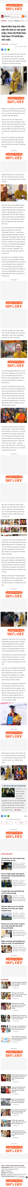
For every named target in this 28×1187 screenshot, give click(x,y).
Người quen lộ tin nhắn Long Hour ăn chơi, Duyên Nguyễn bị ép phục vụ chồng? (18, 1007)
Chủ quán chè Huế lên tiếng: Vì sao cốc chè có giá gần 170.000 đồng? (19, 995)
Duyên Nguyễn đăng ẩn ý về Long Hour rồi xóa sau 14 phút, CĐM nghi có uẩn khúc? (19, 1078)
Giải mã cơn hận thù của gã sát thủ (15, 786)
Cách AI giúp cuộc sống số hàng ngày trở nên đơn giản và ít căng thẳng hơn (19, 1039)
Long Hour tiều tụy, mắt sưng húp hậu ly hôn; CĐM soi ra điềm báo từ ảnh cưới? (18, 1134)
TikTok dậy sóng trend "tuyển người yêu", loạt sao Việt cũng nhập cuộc (18, 1123)
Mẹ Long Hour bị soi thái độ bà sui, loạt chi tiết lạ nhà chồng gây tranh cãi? (19, 1112)
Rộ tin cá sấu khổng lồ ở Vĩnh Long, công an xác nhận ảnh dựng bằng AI (18, 1101)
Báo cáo (25, 46)
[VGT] (2, 16)
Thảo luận (20, 46)
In (26, 816)
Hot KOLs (22, 21)
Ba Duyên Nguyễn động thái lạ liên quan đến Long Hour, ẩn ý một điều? (19, 985)
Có (6, 822)
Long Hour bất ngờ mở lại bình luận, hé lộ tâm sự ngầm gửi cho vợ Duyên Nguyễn (18, 1090)
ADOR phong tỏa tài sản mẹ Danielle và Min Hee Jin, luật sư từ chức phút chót (19, 1018)
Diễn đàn (6, 16)
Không (21, 822)
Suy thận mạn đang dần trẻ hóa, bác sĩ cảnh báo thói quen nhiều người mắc (18, 1028)
